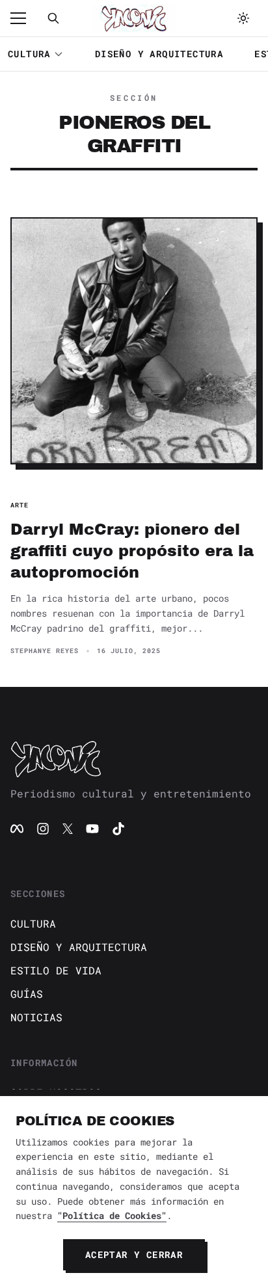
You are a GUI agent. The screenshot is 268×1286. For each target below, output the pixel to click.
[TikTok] (118, 828)
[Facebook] (16, 828)
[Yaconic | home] (134, 758)
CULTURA (29, 53)
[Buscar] (53, 18)
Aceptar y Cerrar (134, 1254)
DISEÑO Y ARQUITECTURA (159, 53)
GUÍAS (26, 993)
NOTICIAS (36, 1017)
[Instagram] (42, 828)
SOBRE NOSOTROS (55, 1092)
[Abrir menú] (24, 18)
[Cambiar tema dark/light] (243, 18)
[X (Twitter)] (67, 829)
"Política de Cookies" (112, 1215)
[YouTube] (92, 828)
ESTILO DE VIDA (55, 970)
